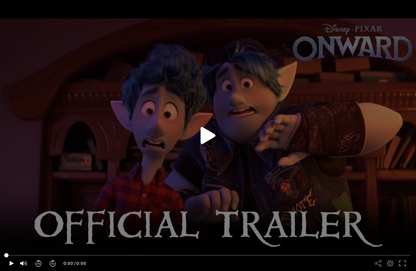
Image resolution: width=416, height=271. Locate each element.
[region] (208, 135)
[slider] (208, 255)
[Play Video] (208, 135)
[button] (38, 263)
